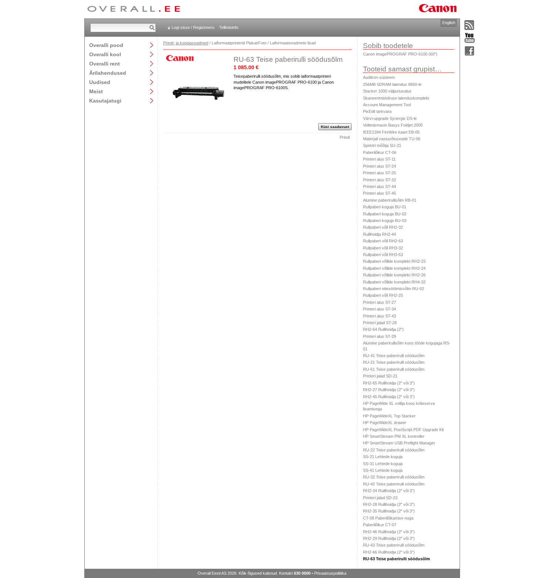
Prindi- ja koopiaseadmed (185, 43)
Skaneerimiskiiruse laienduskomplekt (396, 98)
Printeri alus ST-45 (379, 193)
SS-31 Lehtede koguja (383, 463)
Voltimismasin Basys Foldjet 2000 (393, 125)
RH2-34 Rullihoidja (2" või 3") (389, 490)
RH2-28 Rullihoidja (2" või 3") (389, 504)
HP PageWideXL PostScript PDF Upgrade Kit (403, 429)
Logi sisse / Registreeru (193, 27)
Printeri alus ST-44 (379, 186)
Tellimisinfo (228, 27)
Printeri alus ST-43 (379, 316)
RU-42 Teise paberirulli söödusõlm (393, 484)
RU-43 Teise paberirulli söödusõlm (393, 545)
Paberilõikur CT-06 (379, 152)
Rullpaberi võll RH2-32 (383, 227)
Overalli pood (106, 45)
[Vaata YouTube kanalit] (469, 38)
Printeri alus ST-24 (379, 166)
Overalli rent (104, 63)
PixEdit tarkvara (377, 111)
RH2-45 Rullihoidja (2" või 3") (389, 396)
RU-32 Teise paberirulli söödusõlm (393, 477)
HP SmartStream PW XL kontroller (393, 436)
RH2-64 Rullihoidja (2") (383, 329)
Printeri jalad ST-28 (380, 322)
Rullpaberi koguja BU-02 (384, 214)
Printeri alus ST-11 (379, 159)
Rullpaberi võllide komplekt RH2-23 (394, 261)
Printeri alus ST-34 (379, 309)
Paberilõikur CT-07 (379, 524)
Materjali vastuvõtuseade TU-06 (391, 139)
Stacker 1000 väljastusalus (387, 91)
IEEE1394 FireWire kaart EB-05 (391, 132)
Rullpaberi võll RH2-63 (383, 241)
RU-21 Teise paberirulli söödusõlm (393, 362)
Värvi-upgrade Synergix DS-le (390, 118)
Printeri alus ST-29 (379, 336)
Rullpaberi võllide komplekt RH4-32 (394, 282)
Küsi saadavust (335, 127)
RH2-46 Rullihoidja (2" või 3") (389, 532)
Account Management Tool (387, 105)
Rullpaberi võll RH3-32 (383, 248)
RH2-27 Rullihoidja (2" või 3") (389, 389)
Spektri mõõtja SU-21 (382, 145)
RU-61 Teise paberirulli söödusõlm (393, 369)
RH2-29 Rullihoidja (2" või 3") (389, 538)
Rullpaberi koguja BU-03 (384, 220)
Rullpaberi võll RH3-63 (383, 254)
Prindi (345, 137)
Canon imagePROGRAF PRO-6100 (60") (400, 54)
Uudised (99, 82)
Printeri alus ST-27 (379, 302)
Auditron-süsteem (379, 77)
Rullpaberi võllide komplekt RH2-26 (394, 275)
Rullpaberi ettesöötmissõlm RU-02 (393, 288)
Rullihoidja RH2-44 (379, 234)
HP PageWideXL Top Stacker (389, 416)
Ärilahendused (107, 72)
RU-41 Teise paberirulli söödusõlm (393, 355)
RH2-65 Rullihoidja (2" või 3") (389, 383)
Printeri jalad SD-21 (380, 376)
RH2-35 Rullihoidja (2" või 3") (389, 511)
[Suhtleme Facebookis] (469, 51)
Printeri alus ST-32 (379, 180)
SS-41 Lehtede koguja (383, 470)
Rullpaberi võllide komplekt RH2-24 (394, 268)
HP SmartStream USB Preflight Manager (399, 443)
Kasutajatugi (105, 100)
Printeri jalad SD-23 (380, 497)
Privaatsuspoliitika (330, 573)
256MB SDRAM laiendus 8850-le (392, 84)
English (448, 22)
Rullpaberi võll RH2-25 (383, 295)
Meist (96, 91)
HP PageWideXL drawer (384, 422)
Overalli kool (105, 54)
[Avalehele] (133, 9)
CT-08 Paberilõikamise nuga (388, 518)
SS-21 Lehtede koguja (383, 456)
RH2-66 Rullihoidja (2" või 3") (389, 552)
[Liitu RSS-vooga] (469, 25)
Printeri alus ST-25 (379, 173)
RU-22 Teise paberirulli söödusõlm (393, 450)
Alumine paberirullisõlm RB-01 (389, 200)
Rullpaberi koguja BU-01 (384, 207)
